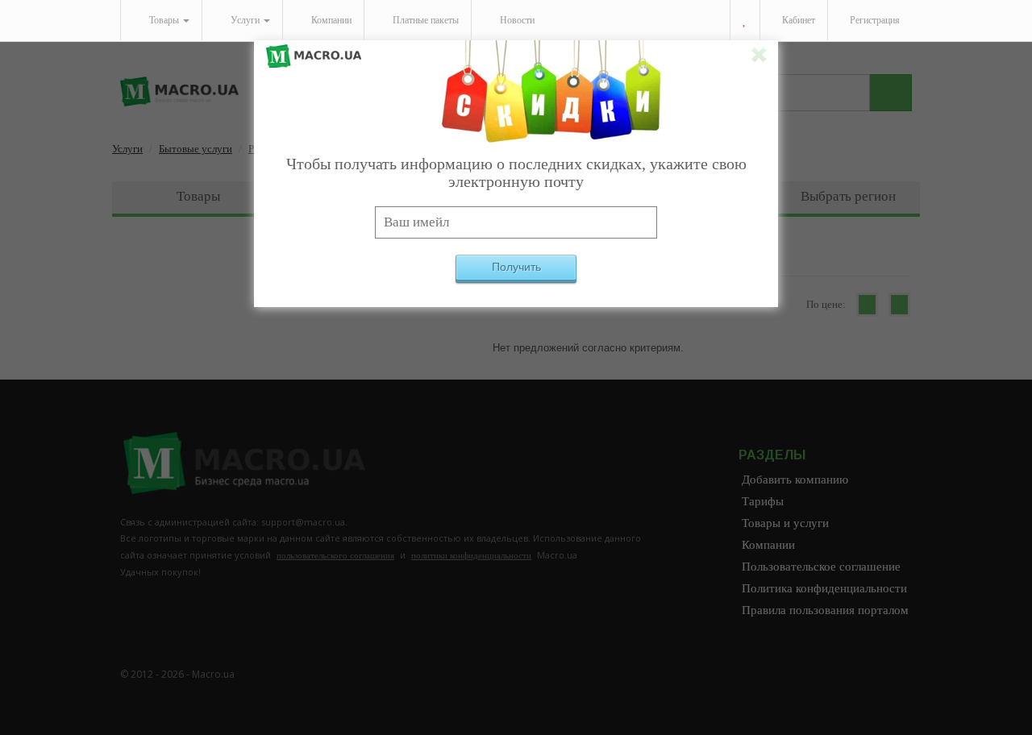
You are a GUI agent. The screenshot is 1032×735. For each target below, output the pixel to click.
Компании (330, 20)
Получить (516, 266)
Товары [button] (164, 20)
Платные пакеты (424, 20)
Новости (516, 20)
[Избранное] (744, 20)
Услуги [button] (245, 20)
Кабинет (797, 20)
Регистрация (873, 20)
